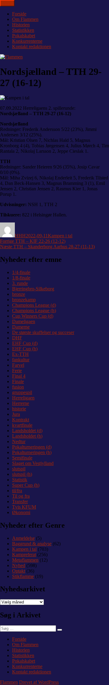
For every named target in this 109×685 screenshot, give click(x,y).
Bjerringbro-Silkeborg (33, 288)
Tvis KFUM (24, 507)
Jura (16, 414)
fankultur (20, 359)
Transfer (20, 501)
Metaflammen (25, 560)
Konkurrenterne (27, 41)
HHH (20, 235)
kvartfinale (22, 425)
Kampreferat (24, 554)
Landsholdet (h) (27, 436)
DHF (17, 337)
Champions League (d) (34, 305)
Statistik (19, 479)
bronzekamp (24, 299)
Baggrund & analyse (31, 543)
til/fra (17, 490)
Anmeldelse (23, 538)
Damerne (21, 326)
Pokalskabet (23, 35)
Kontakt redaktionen (31, 46)
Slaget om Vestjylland (33, 463)
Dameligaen (23, 321)
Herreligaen (23, 397)
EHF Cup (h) (25, 348)
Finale (18, 381)
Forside (19, 13)
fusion (18, 386)
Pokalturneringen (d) (31, 446)
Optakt (18, 570)
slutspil (18, 468)
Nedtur (18, 441)
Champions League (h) (34, 310)
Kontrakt (20, 419)
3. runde (20, 283)
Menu (7, 3)
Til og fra (21, 496)
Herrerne (20, 403)
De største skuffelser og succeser (43, 332)
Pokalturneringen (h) (31, 452)
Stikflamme (23, 576)
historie (19, 408)
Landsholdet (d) (27, 430)
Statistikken (23, 30)
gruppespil (22, 392)
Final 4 (18, 376)
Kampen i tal (60, 235)
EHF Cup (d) (25, 343)
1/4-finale (21, 272)
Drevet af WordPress (39, 682)
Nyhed (18, 565)
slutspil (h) (22, 474)
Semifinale (22, 457)
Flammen (9, 682)
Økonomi (21, 512)
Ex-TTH (20, 354)
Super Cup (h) (25, 485)
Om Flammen (25, 19)
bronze (18, 294)
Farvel (18, 365)
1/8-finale (21, 277)
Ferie (17, 370)
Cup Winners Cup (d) (32, 316)
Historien (21, 24)
